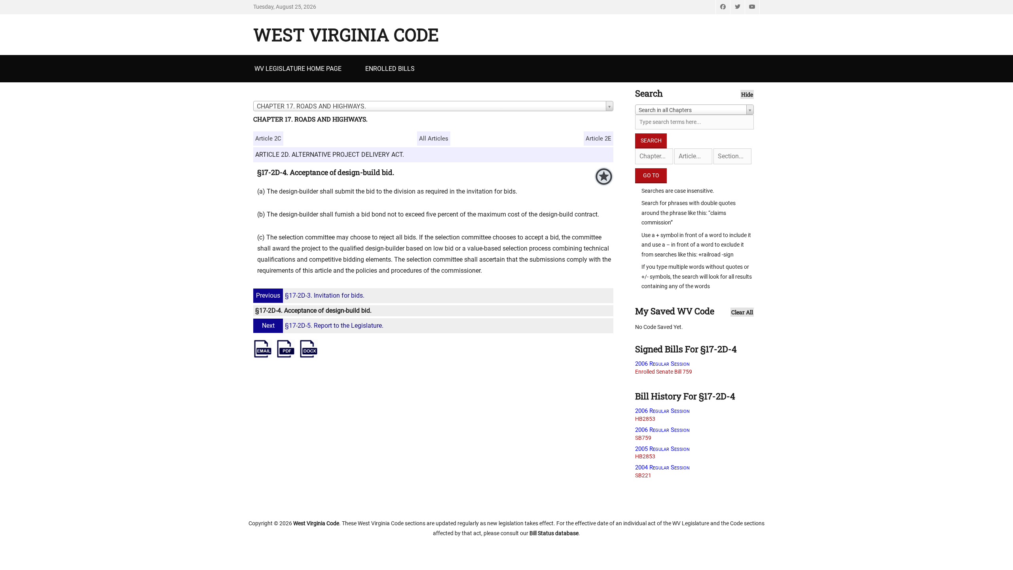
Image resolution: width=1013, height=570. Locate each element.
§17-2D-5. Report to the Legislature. (322, 325)
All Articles (433, 138)
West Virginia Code (346, 34)
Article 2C (268, 138)
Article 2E (598, 138)
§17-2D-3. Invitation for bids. (310, 295)
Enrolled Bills (390, 68)
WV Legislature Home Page (297, 68)
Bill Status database (554, 533)
